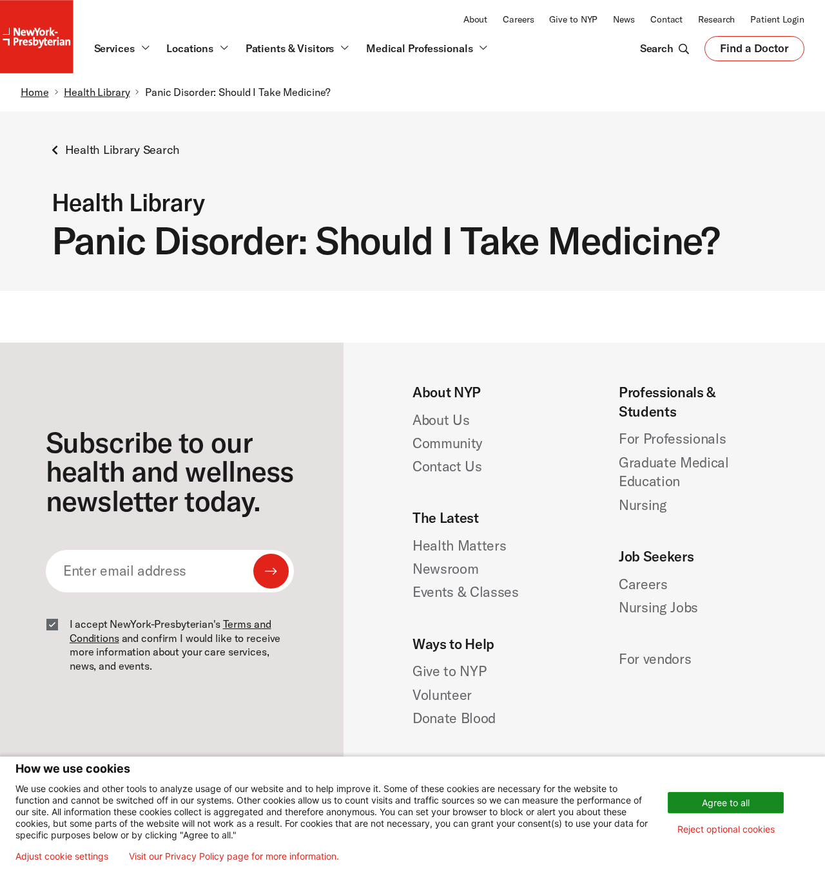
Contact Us (447, 466)
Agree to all (726, 802)
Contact (666, 19)
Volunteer (442, 695)
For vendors (655, 659)
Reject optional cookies (726, 829)
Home (35, 92)
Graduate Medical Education (674, 472)
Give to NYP (573, 19)
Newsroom (445, 569)
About (475, 19)
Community (447, 443)
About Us (440, 420)
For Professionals (672, 438)
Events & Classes (465, 592)
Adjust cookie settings (61, 856)
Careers (518, 19)
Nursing (643, 505)
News (624, 19)
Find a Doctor (754, 51)
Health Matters (459, 545)
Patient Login (777, 19)
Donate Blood (454, 718)
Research (716, 19)
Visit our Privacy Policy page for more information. (234, 856)
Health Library (97, 92)
